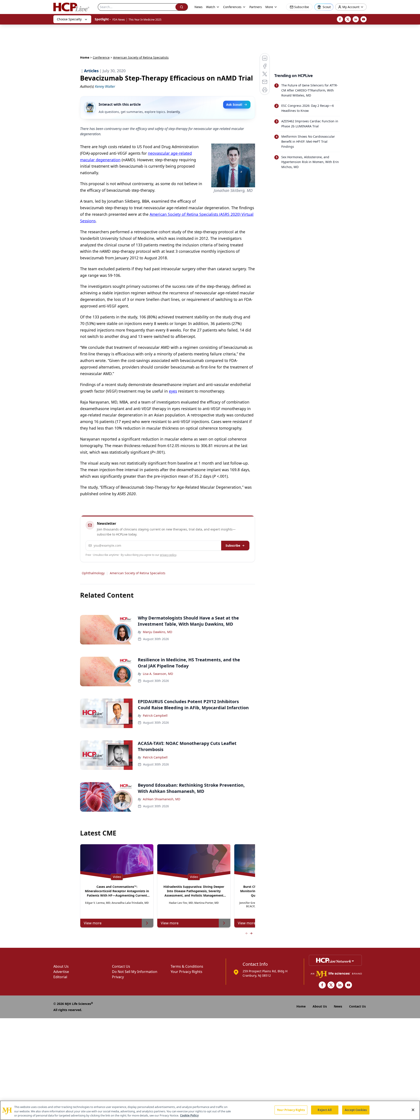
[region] (210, 1110)
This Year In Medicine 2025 (145, 19)
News (198, 7)
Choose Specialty (69, 19)
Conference (101, 57)
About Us (61, 966)
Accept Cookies (356, 1110)
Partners (255, 7)
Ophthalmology (93, 573)
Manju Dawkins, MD (157, 632)
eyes (173, 391)
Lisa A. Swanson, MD (158, 674)
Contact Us (121, 966)
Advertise (61, 971)
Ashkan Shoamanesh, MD (161, 799)
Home (84, 57)
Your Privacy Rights (186, 971)
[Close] (413, 1110)
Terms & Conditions (187, 966)
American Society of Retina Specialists (137, 573)
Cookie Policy (189, 1115)
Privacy (118, 976)
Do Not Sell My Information (134, 971)
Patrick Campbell (155, 715)
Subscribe (233, 545)
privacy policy (168, 555)
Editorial (60, 976)
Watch (210, 7)
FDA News (118, 19)
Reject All (324, 1110)
